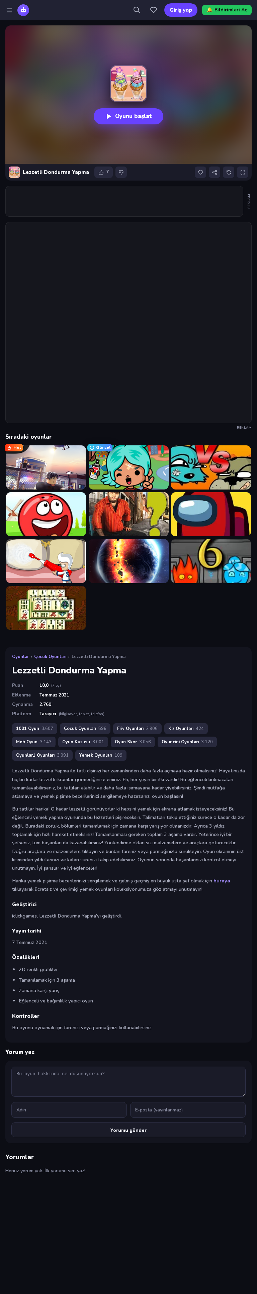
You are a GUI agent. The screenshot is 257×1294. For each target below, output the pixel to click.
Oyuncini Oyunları (187, 742)
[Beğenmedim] (121, 172)
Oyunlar (20, 657)
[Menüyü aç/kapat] (9, 10)
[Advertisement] (127, 201)
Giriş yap (181, 10)
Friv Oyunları (137, 729)
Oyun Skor (133, 742)
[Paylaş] (214, 172)
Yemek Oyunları (100, 755)
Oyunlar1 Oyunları (42, 755)
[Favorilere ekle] (200, 172)
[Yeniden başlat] (228, 172)
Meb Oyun (34, 742)
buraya (221, 880)
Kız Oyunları (186, 729)
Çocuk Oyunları (50, 657)
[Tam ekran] (242, 172)
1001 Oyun (34, 729)
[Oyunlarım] (154, 10)
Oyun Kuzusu (83, 742)
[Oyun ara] (137, 10)
